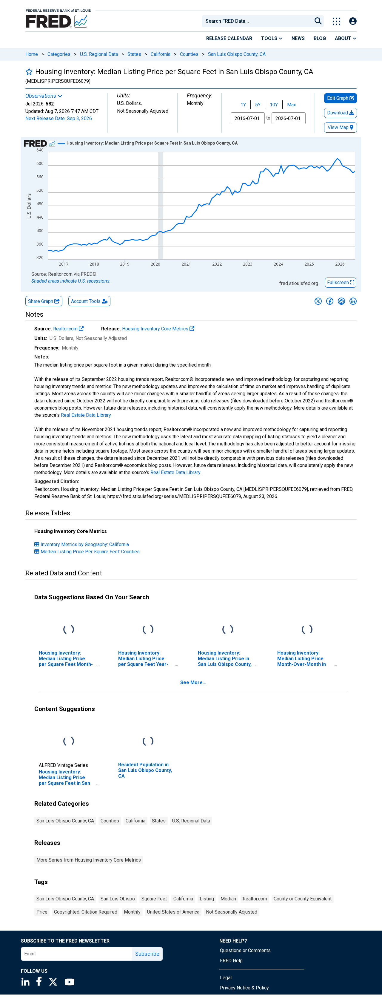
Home (31, 54)
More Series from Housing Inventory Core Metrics (88, 860)
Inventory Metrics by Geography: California (85, 544)
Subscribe (147, 954)
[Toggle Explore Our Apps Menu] (336, 21)
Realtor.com (66, 329)
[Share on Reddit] (341, 301)
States (134, 54)
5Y (258, 105)
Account (86, 301)
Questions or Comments (245, 950)
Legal (226, 977)
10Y (274, 105)
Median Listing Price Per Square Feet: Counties (90, 551)
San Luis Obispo (118, 899)
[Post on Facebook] (329, 301)
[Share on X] (318, 301)
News (298, 38)
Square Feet (154, 899)
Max (291, 105)
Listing (207, 899)
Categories (58, 54)
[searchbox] (258, 21)
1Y (243, 105)
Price (41, 912)
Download (338, 113)
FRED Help (231, 960)
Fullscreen (338, 282)
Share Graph (41, 301)
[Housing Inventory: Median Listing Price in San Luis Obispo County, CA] (228, 629)
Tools (269, 38)
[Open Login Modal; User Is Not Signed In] (353, 21)
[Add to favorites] (29, 71)
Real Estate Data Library (86, 415)
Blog (320, 38)
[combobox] (257, 21)
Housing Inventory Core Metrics (156, 329)
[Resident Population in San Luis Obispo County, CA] (148, 741)
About (343, 38)
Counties (189, 54)
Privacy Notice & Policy (244, 988)
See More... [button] (193, 682)
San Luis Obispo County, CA (237, 54)
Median (228, 899)
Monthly (132, 912)
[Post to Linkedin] (353, 301)
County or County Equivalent (303, 899)
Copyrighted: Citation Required (85, 912)
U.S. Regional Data (99, 54)
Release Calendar (229, 38)
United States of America (173, 912)
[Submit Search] (318, 21)
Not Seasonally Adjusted (231, 912)
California (160, 54)
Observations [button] (41, 96)
